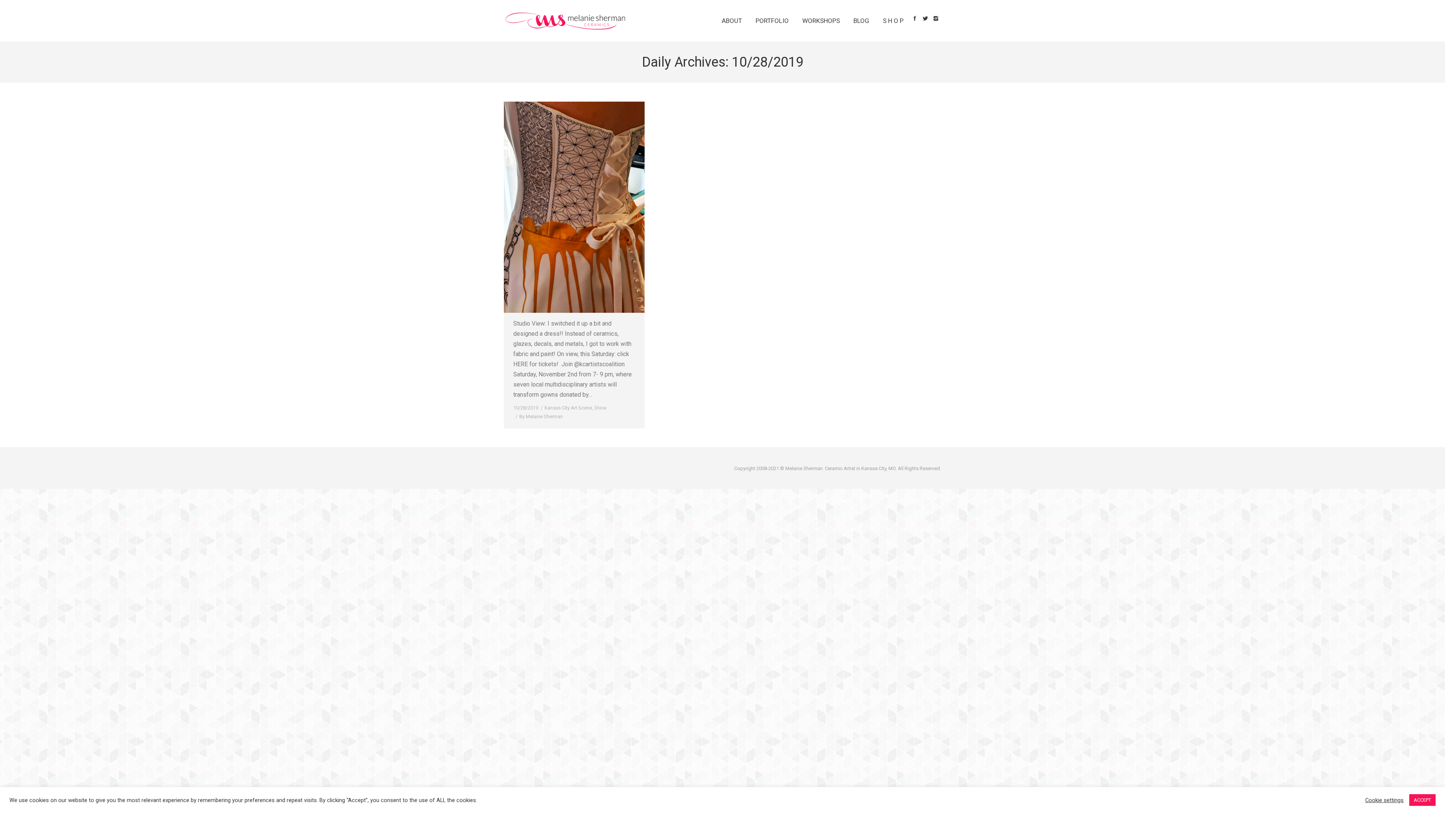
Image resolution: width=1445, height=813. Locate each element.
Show (600, 408)
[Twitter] (925, 18)
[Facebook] (914, 18)
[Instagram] (935, 18)
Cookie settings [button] (1384, 800)
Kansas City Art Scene (568, 408)
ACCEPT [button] (1422, 800)
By (541, 416)
